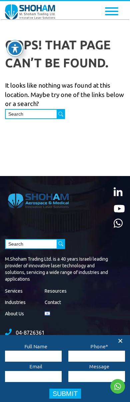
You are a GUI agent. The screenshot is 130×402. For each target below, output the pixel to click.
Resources (56, 291)
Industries (15, 302)
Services (14, 291)
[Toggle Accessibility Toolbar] (15, 48)
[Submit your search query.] (61, 114)
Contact (53, 302)
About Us (14, 313)
